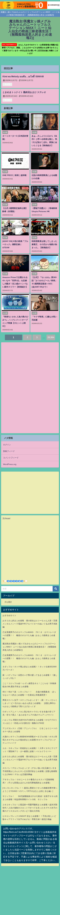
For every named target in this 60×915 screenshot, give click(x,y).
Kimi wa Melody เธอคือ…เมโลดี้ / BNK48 (23, 76)
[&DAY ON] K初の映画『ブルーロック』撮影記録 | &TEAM (15, 244)
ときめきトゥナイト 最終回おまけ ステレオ (24, 92)
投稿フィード (9, 451)
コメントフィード (11, 458)
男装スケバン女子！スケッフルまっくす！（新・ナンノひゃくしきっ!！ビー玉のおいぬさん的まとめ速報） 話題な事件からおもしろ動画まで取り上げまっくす (30, 703)
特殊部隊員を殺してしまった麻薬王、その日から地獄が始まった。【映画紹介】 (44, 244)
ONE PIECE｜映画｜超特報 (14, 175)
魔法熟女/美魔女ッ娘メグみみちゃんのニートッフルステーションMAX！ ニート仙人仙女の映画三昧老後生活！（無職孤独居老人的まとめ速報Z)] (29, 647)
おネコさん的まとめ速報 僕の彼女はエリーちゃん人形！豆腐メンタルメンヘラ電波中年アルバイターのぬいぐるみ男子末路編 (30, 624)
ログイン (7, 445)
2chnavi (6, 518)
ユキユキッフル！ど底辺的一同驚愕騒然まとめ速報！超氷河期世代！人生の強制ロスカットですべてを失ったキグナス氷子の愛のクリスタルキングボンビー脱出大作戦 (30, 808)
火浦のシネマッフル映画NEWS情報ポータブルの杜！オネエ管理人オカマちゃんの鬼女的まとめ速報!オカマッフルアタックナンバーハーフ (30, 740)
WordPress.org (9, 464)
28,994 (50, 337)
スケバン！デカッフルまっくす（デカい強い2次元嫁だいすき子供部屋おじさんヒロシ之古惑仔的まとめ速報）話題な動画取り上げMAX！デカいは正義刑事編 (30, 771)
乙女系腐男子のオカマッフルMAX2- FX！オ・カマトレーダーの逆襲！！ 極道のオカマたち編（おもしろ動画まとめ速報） (29, 635)
